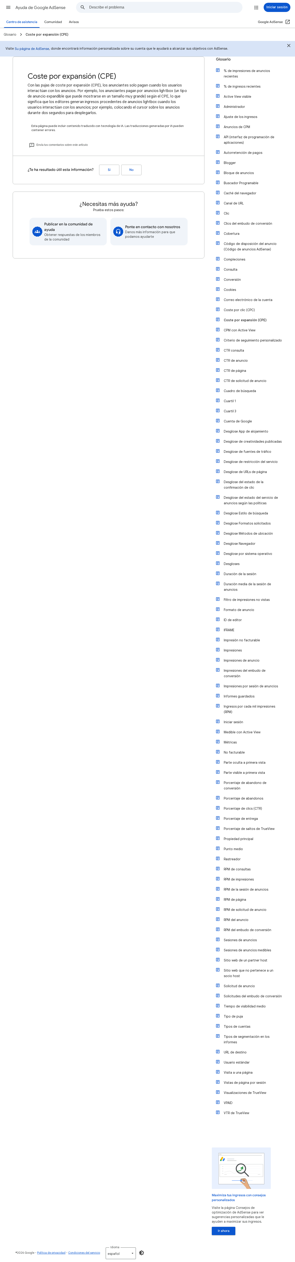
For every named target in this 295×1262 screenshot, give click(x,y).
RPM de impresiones (239, 879)
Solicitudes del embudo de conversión (253, 996)
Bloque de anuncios (239, 173)
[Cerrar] (289, 46)
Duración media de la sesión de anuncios (247, 587)
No (131, 170)
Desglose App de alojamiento (246, 431)
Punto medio (233, 849)
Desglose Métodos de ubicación (248, 533)
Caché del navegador (240, 193)
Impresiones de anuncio (242, 660)
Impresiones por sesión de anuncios (251, 686)
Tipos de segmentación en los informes (246, 1039)
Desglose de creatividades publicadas (253, 441)
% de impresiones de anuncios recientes (247, 73)
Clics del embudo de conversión (248, 223)
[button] (8, 7)
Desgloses (231, 564)
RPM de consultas (237, 869)
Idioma (114, 1247)
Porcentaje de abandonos (243, 798)
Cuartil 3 (230, 411)
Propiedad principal (238, 839)
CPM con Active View (239, 330)
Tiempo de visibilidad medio (245, 1006)
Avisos (74, 22)
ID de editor (233, 620)
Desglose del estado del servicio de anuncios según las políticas (251, 500)
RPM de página (235, 900)
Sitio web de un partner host (245, 960)
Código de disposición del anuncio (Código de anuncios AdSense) (250, 246)
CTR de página (235, 371)
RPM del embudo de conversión (247, 930)
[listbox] (121, 1253)
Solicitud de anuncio (239, 986)
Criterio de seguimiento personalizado (253, 340)
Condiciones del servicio (84, 1252)
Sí (109, 170)
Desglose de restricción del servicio (251, 462)
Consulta (230, 269)
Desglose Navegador (239, 544)
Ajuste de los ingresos (240, 117)
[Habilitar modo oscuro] (141, 1252)
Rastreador (232, 859)
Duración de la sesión (240, 574)
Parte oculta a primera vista (245, 762)
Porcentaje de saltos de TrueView (249, 829)
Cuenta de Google (238, 421)
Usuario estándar (237, 1062)
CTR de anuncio (236, 361)
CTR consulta (234, 350)
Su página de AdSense (32, 49)
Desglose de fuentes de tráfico (247, 452)
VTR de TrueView (236, 1113)
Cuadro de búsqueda (240, 391)
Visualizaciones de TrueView (245, 1093)
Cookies (230, 290)
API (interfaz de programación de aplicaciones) (249, 140)
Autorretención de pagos (243, 153)
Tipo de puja (233, 1016)
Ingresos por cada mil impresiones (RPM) (249, 709)
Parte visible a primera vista (244, 773)
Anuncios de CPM (237, 127)
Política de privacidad (51, 1252)
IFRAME (229, 630)
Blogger (230, 163)
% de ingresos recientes (242, 86)
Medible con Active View (242, 732)
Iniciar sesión (233, 722)
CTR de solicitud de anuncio (245, 381)
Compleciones (234, 259)
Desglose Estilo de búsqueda (246, 513)
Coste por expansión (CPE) (245, 320)
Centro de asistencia (21, 22)
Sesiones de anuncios (240, 940)
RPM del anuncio (236, 920)
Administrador (234, 107)
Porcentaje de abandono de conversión (245, 785)
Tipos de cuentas (237, 1026)
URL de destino (235, 1052)
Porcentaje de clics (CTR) (243, 808)
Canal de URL (234, 203)
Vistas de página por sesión (245, 1083)
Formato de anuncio (239, 610)
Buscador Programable (241, 183)
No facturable (234, 752)
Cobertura (231, 234)
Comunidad (53, 22)
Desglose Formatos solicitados (247, 523)
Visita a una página (238, 1072)
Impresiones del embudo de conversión (245, 673)
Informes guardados (239, 696)
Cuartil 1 (230, 401)
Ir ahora (224, 1231)
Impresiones (233, 650)
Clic (226, 213)
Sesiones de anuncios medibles (247, 950)
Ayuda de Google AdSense (40, 7)
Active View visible (237, 97)
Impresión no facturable (242, 640)
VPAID (228, 1103)
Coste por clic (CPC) (239, 310)
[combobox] (165, 7)
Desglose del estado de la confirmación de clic (243, 485)
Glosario (223, 59)
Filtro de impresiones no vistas (247, 600)
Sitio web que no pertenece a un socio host (248, 973)
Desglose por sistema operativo (248, 554)
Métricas (230, 742)
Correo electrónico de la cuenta (248, 300)
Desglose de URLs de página (245, 472)
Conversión (232, 280)
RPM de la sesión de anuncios (246, 889)
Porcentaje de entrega (241, 819)
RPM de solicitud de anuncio (245, 910)
